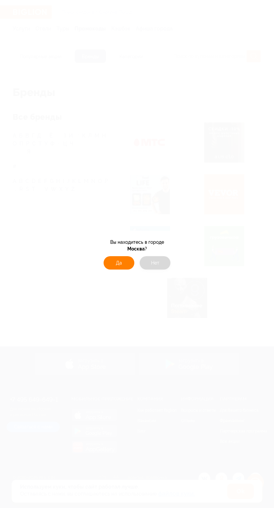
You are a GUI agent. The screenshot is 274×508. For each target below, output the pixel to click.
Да (119, 263)
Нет (155, 263)
